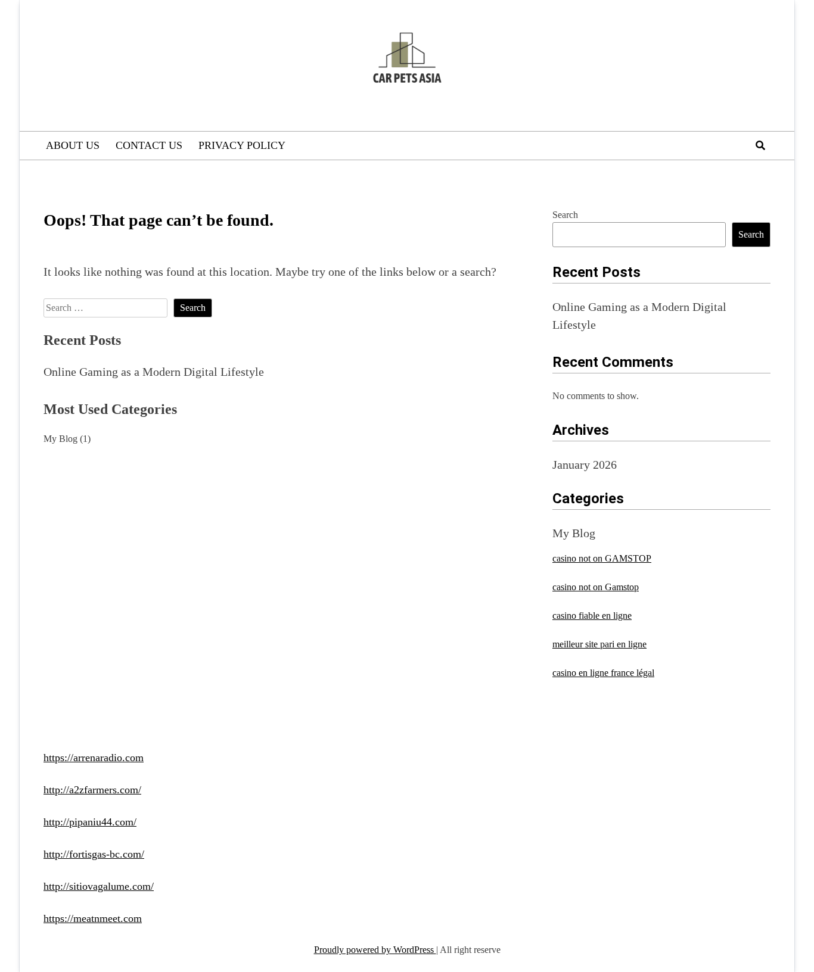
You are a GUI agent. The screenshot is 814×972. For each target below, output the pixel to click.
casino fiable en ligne (592, 615)
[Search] (760, 146)
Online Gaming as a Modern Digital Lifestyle (154, 371)
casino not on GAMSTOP (601, 558)
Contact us (149, 145)
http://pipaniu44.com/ (90, 822)
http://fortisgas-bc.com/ (94, 854)
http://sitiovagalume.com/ (99, 886)
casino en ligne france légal (603, 673)
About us (73, 145)
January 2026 (584, 464)
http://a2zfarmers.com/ (92, 790)
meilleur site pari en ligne (599, 644)
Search (565, 215)
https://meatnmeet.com (93, 918)
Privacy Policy (241, 145)
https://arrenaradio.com (94, 758)
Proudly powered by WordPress (375, 950)
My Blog (60, 439)
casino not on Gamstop (595, 587)
